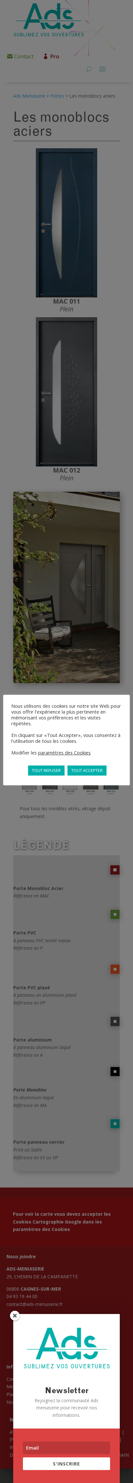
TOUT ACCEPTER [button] (87, 770)
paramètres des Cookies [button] (64, 752)
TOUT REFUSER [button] (46, 770)
